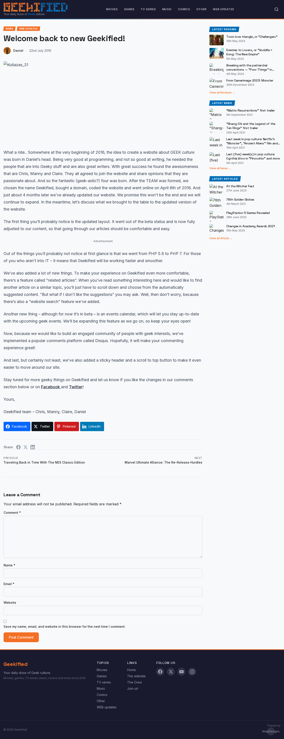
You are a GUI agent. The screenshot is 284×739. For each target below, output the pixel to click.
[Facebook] (160, 672)
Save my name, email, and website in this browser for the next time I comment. (65, 626)
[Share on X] (25, 447)
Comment (12, 512)
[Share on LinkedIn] (32, 447)
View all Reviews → (222, 92)
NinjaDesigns (271, 731)
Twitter (76, 386)
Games (129, 9)
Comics (184, 9)
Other (201, 9)
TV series (148, 9)
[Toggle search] (276, 9)
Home (131, 670)
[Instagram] (192, 672)
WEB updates (223, 9)
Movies (112, 9)
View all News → (220, 168)
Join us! (132, 688)
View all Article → (220, 238)
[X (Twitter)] (171, 672)
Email (9, 584)
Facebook (51, 386)
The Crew (134, 682)
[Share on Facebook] (18, 447)
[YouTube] (181, 672)
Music (167, 9)
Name (9, 565)
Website (10, 602)
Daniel (18, 50)
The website (136, 676)
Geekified (16, 664)
